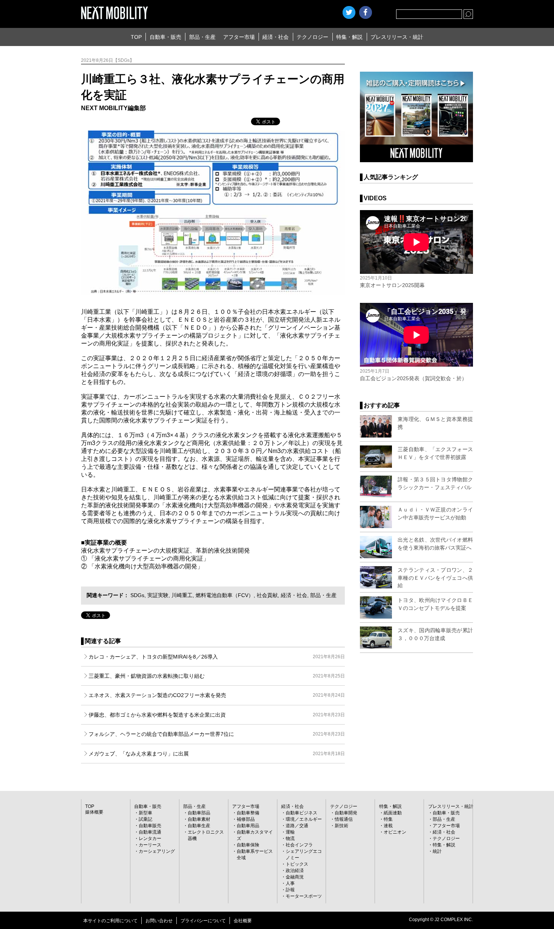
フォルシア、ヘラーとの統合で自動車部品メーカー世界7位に (217, 734)
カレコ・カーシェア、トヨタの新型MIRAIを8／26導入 (217, 657)
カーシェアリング (157, 851)
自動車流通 (150, 832)
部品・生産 (202, 37)
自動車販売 (150, 825)
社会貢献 (267, 595)
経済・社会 (275, 37)
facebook (365, 12)
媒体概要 (94, 812)
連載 (388, 825)
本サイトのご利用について (110, 920)
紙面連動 (393, 812)
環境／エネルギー (304, 819)
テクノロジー (312, 37)
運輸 (290, 832)
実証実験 (157, 595)
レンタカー (150, 838)
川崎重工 (182, 595)
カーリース (150, 845)
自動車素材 (199, 819)
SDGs (137, 595)
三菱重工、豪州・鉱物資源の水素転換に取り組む (217, 676)
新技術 (341, 825)
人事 (290, 883)
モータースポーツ (304, 896)
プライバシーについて (203, 920)
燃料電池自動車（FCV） (225, 595)
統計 (437, 851)
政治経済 (295, 870)
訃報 (290, 889)
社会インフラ (299, 845)
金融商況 (295, 877)
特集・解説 (349, 37)
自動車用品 (248, 825)
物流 (290, 838)
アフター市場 (239, 37)
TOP (136, 37)
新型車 (145, 812)
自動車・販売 (165, 37)
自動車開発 (346, 812)
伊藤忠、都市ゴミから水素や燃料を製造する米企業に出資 (217, 715)
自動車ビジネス (301, 812)
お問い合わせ (159, 920)
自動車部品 (199, 812)
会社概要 (243, 920)
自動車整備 (248, 812)
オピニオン (395, 832)
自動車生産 (199, 825)
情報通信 (344, 819)
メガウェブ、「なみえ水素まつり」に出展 (217, 754)
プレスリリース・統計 (396, 37)
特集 (388, 819)
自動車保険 (248, 845)
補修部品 (246, 819)
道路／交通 (297, 825)
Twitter (349, 12)
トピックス (297, 864)
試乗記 (145, 819)
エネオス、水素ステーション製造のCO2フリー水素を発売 (217, 695)
